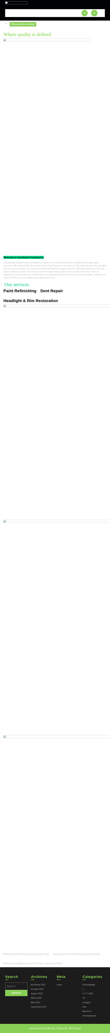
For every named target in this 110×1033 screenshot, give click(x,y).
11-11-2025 (87, 993)
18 (83, 998)
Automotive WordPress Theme (46, 1028)
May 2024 (35, 1002)
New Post (86, 1011)
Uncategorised (89, 1016)
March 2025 (36, 998)
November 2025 (38, 985)
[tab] (84, 13)
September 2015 (38, 1007)
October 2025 (37, 989)
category (86, 1002)
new (84, 1007)
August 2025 (37, 993)
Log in (59, 985)
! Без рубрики (88, 985)
